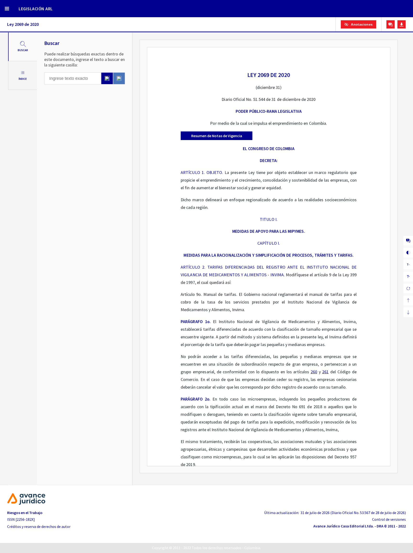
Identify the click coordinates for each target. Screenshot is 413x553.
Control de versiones (389, 519)
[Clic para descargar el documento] (401, 24)
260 (314, 371)
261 (325, 371)
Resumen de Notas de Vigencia (216, 135)
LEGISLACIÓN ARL (36, 8)
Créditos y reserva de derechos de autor (39, 526)
